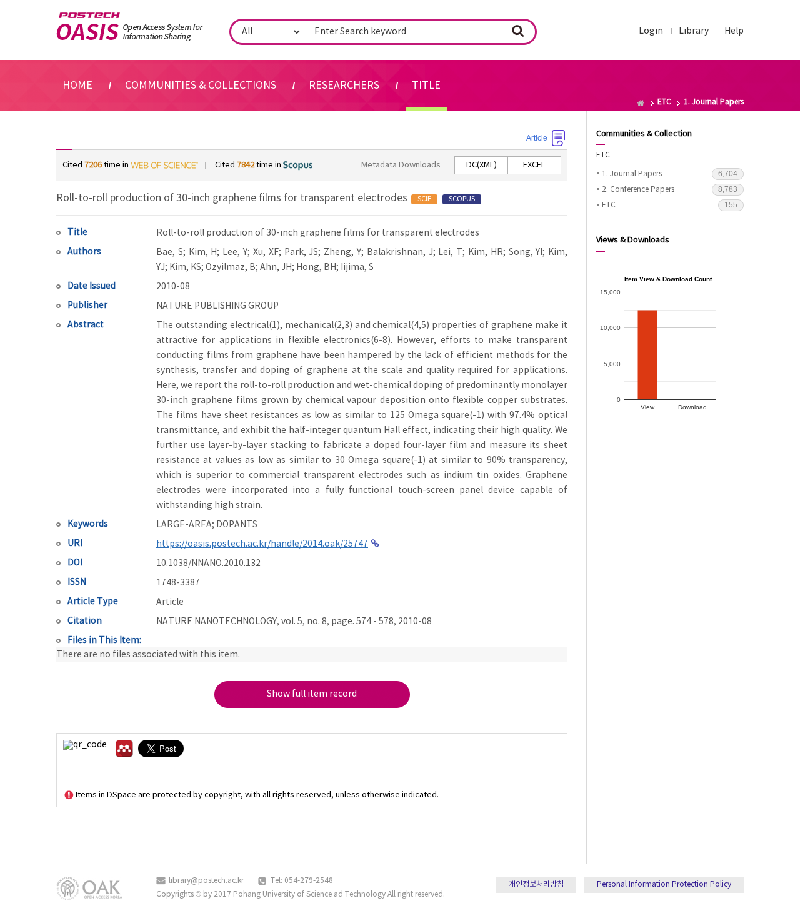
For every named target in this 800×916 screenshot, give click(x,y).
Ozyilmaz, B (231, 267)
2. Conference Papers (670, 189)
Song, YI (526, 252)
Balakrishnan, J (400, 252)
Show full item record (312, 694)
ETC (603, 155)
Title (426, 85)
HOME (77, 85)
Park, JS (301, 252)
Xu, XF (266, 252)
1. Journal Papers (670, 173)
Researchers (344, 85)
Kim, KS (185, 267)
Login (651, 31)
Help (734, 31)
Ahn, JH (276, 267)
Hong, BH (316, 267)
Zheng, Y (342, 252)
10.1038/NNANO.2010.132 (208, 564)
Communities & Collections (200, 85)
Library (694, 31)
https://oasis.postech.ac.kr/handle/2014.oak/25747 (262, 544)
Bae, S (169, 252)
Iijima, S (357, 267)
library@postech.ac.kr (206, 881)
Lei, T (450, 252)
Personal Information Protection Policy (664, 884)
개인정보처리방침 (536, 884)
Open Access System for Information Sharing (129, 26)
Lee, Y (235, 252)
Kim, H (203, 252)
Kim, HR (485, 252)
